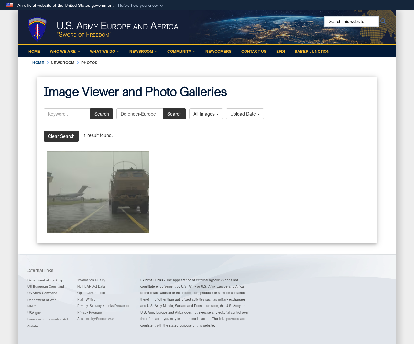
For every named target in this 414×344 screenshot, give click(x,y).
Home (34, 51)
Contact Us (254, 51)
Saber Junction (312, 51)
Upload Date (243, 113)
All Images (204, 113)
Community (179, 51)
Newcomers (218, 51)
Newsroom (141, 51)
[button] (141, 5)
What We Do (102, 51)
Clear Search (61, 136)
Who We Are (63, 51)
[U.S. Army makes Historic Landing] (98, 192)
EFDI (280, 51)
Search (101, 113)
